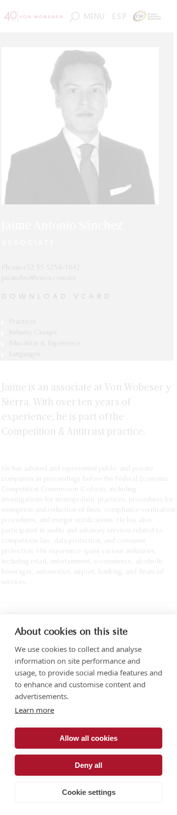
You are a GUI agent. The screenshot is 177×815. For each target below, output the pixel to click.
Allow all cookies (88, 738)
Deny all (88, 765)
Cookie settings (89, 792)
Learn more (34, 710)
